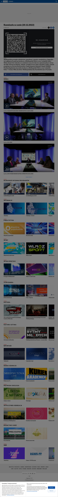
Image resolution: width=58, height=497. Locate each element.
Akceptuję (51, 487)
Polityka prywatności (10, 495)
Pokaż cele (51, 490)
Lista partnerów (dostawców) (32, 491)
